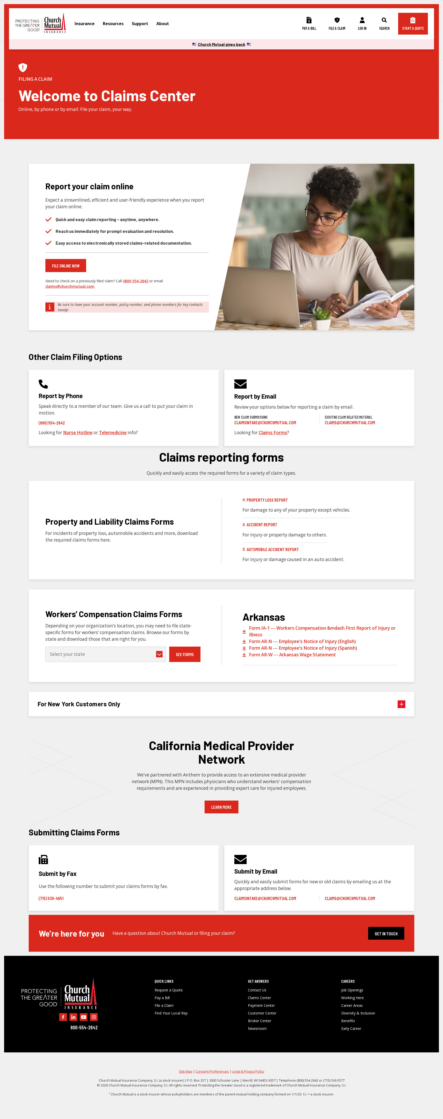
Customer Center (262, 1013)
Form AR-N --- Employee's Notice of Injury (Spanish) (303, 648)
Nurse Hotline (78, 433)
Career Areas (352, 1005)
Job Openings (352, 990)
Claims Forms (273, 433)
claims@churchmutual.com (69, 286)
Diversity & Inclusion (358, 1013)
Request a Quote (169, 990)
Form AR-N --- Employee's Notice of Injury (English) (302, 641)
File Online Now (65, 265)
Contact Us (257, 990)
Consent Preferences (212, 1071)
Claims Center (259, 998)
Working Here (352, 998)
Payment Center (261, 1005)
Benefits (348, 1021)
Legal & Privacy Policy (248, 1071)
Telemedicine (113, 433)
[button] (85, 23)
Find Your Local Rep (171, 1013)
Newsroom (257, 1028)
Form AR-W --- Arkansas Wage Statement (292, 655)
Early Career (351, 1028)
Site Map (185, 1071)
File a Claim (164, 1005)
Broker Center (259, 1021)
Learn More (221, 807)
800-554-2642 (84, 1027)
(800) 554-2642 (135, 280)
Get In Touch (386, 933)
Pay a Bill (162, 998)
